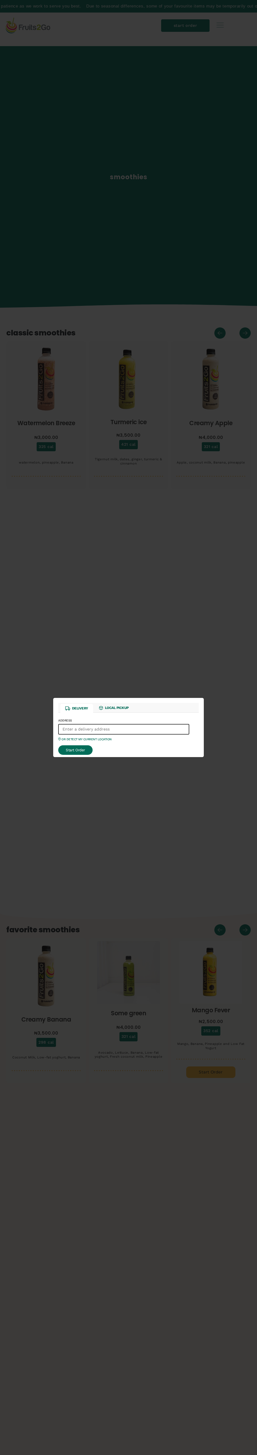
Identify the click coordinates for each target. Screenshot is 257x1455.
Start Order (75, 750)
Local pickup (117, 708)
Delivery (80, 708)
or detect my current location (86, 739)
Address (85, 730)
